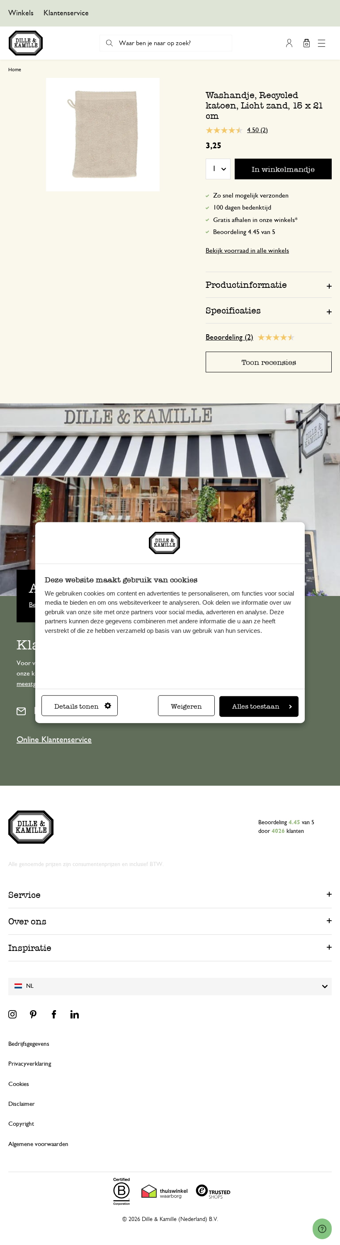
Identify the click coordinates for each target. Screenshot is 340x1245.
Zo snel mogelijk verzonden (251, 195)
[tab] (269, 284)
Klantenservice (66, 13)
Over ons (27, 921)
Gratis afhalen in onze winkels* (255, 220)
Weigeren (186, 706)
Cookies (18, 1084)
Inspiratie (29, 948)
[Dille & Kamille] (25, 43)
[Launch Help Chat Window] (322, 1228)
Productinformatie (246, 285)
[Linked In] (74, 1014)
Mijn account (289, 43)
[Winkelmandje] (306, 43)
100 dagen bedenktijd (242, 207)
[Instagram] (12, 1014)
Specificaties (233, 310)
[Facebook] (54, 1014)
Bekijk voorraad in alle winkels (247, 250)
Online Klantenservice (54, 740)
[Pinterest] (33, 1014)
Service (24, 895)
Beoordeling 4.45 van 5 (244, 232)
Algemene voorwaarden (38, 1144)
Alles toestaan (255, 706)
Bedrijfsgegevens (28, 1044)
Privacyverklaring (29, 1064)
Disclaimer (21, 1104)
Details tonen (76, 706)
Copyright (21, 1124)
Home (14, 69)
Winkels (21, 13)
